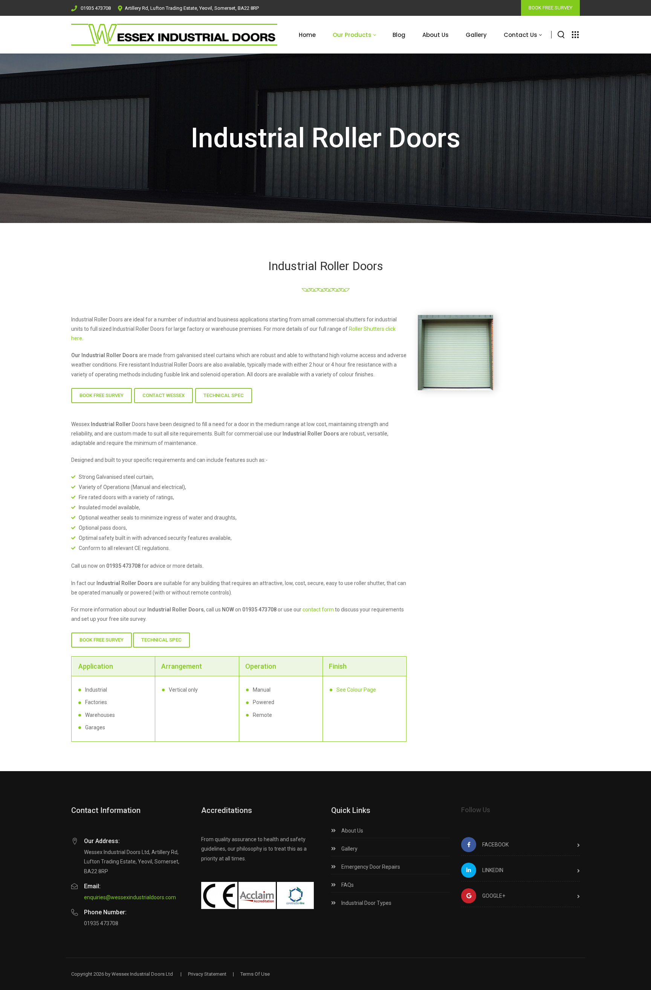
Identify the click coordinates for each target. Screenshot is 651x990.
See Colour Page (356, 690)
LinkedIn (492, 870)
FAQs (347, 885)
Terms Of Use (255, 974)
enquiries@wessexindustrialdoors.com (130, 897)
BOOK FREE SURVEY (550, 8)
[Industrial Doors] (174, 35)
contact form (318, 610)
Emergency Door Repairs (370, 867)
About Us (351, 831)
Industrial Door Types (365, 903)
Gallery (349, 849)
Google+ (493, 896)
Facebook (495, 845)
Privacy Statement (207, 974)
